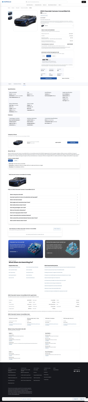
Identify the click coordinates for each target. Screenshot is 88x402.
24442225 (47, 337)
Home (9, 7)
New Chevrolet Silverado (30, 277)
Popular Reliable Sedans (38, 375)
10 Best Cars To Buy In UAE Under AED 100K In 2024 (53, 288)
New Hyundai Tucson (29, 272)
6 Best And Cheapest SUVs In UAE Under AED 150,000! (53, 285)
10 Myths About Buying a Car (12, 377)
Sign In (83, 1)
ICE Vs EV (35, 372)
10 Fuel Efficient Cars (11, 380)
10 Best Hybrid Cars (11, 383)
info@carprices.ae (77, 369)
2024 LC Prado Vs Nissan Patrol (26, 380)
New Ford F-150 (11, 277)
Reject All (82, 399)
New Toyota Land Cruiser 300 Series (32, 267)
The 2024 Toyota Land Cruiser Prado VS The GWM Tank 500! (54, 269)
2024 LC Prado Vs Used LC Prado (26, 377)
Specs (10, 83)
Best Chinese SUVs (37, 380)
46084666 (10, 340)
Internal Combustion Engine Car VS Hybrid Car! (52, 277)
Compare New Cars (38, 4)
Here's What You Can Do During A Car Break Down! (53, 283)
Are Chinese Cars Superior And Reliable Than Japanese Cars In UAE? (56, 291)
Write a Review (57, 228)
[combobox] (57, 25)
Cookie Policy (46, 379)
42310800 (10, 337)
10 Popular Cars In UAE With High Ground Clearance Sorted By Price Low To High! (58, 275)
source (63, 53)
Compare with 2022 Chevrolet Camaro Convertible (15, 325)
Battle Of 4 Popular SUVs (25, 372)
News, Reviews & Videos (52, 4)
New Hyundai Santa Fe (12, 275)
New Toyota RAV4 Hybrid (13, 269)
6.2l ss (30, 7)
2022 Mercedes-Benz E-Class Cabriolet (33, 319)
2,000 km (48, 56)
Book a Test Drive (65, 78)
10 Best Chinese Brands (12, 375)
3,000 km (53, 56)
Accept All (76, 399)
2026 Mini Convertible (13, 318)
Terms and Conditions (47, 377)
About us (45, 369)
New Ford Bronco (29, 275)
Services (44, 4)
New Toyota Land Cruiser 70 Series (14, 267)
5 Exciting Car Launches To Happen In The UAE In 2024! (53, 272)
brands (13, 7)
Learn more (24, 398)
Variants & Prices (17, 83)
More (59, 4)
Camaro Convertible (24, 7)
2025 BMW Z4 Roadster (50, 318)
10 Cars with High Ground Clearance (12, 370)
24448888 (47, 340)
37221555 (10, 355)
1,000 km (43, 56)
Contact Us (46, 372)
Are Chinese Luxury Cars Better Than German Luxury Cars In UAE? (55, 280)
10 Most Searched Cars (12, 372)
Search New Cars (29, 4)
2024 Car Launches (37, 377)
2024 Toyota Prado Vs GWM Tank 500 (25, 370)
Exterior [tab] (10, 160)
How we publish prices (15, 394)
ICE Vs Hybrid (36, 369)
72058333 (46, 355)
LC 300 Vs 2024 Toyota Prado (25, 375)
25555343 (47, 344)
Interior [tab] (15, 160)
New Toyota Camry (12, 272)
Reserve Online (49, 78)
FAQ (24, 83)
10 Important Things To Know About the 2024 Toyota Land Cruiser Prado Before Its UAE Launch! (60, 267)
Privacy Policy (46, 374)
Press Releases (55, 369)
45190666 (10, 344)
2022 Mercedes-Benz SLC (68, 318)
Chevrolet (17, 7)
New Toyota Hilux (29, 269)
